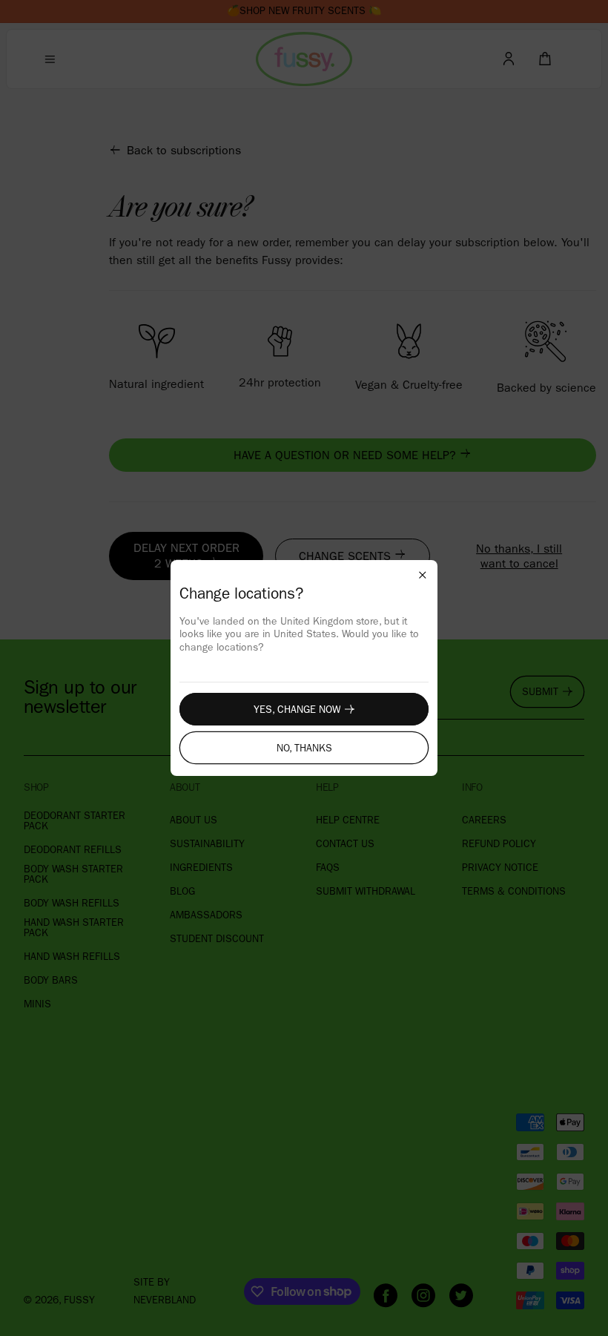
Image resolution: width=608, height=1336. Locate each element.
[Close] (422, 575)
